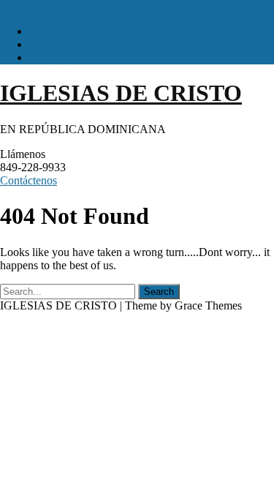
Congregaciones (66, 57)
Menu (13, 6)
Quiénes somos (64, 44)
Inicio (42, 31)
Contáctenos (28, 180)
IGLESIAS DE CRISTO (121, 93)
